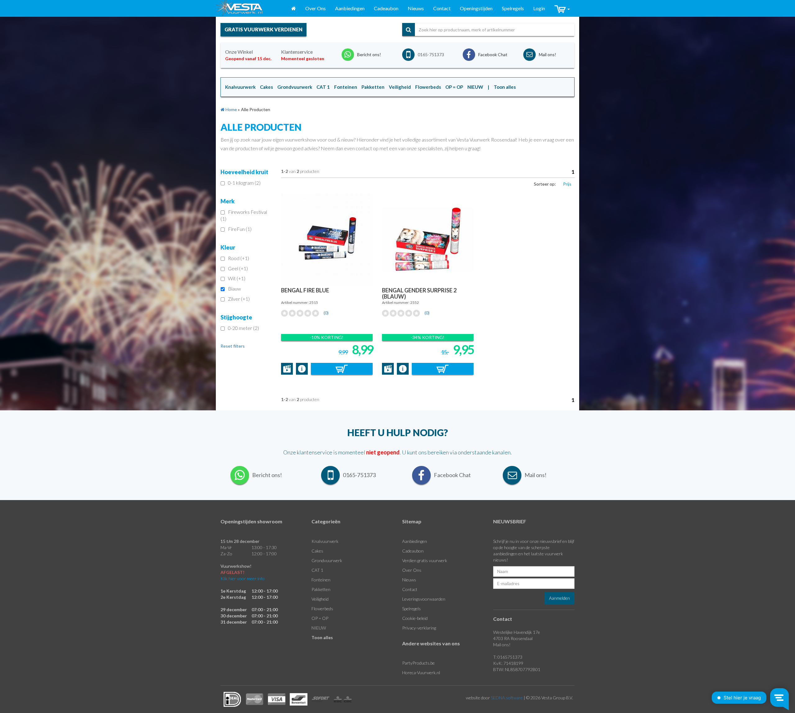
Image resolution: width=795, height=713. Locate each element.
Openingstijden (476, 8)
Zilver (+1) (239, 299)
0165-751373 (431, 54)
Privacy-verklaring (419, 627)
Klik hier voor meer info (242, 578)
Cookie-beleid (415, 618)
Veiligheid (320, 599)
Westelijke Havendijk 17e (516, 632)
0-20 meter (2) (243, 328)
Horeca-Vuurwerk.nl (421, 672)
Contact (442, 8)
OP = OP (319, 618)
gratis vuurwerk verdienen (263, 29)
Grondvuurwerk (326, 560)
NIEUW (318, 627)
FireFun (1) (240, 229)
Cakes (317, 550)
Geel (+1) (238, 268)
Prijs (567, 184)
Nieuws (416, 8)
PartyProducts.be (418, 663)
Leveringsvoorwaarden (423, 599)
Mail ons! (502, 644)
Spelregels (513, 8)
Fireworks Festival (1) (243, 215)
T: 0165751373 (507, 657)
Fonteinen (320, 579)
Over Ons (315, 8)
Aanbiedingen (350, 8)
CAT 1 (317, 570)
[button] (562, 8)
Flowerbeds (322, 608)
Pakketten (320, 589)
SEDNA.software (507, 697)
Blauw (234, 288)
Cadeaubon (386, 8)
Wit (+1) (236, 278)
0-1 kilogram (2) (244, 183)
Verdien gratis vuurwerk (424, 560)
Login (539, 8)
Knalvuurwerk (324, 541)
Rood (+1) (238, 258)
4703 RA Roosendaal (513, 638)
